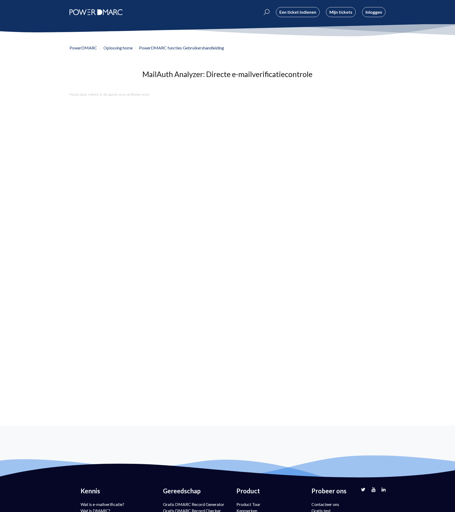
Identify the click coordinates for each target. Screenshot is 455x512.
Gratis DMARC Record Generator (193, 504)
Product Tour (248, 504)
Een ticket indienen (297, 11)
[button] (266, 12)
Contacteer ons (325, 504)
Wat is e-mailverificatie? (102, 504)
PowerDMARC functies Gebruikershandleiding (181, 47)
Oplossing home (118, 47)
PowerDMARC (83, 47)
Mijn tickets (340, 11)
